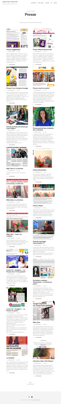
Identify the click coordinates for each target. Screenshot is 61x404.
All (30, 18)
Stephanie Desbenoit (11, 51)
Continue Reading (12, 64)
